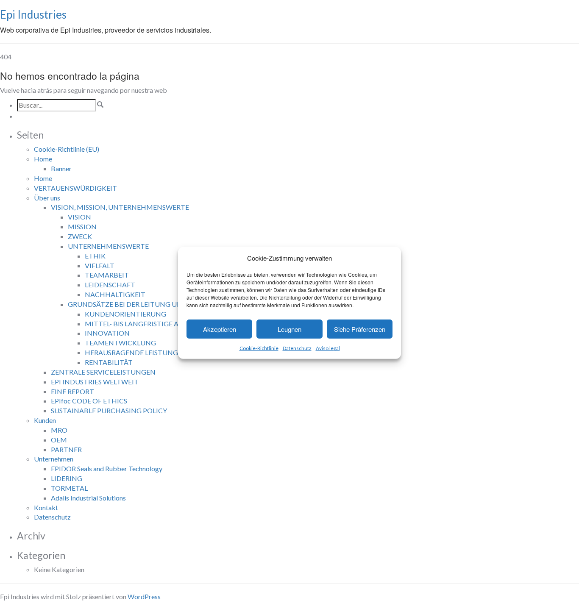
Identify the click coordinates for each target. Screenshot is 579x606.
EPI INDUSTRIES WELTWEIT (95, 382)
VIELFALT (99, 265)
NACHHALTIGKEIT (115, 294)
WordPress (144, 596)
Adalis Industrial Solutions (88, 498)
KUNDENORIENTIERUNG (125, 314)
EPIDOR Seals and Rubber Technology (106, 468)
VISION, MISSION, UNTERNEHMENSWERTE (120, 207)
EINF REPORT (72, 391)
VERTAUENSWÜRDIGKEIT (75, 188)
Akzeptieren (219, 329)
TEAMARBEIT (107, 275)
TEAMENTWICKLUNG (120, 343)
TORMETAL (69, 488)
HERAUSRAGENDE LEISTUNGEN (136, 352)
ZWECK (80, 236)
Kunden (45, 420)
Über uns (47, 198)
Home (43, 159)
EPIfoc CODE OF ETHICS (89, 401)
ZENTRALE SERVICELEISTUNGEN (103, 372)
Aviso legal (328, 348)
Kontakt (46, 507)
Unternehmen (53, 459)
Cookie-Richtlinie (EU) (66, 149)
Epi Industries (33, 14)
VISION (79, 217)
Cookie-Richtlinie (258, 348)
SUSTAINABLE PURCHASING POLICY (109, 410)
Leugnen (289, 329)
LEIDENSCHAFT (110, 285)
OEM (59, 440)
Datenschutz (297, 348)
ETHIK (95, 256)
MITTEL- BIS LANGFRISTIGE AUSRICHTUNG (154, 324)
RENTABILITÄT (109, 362)
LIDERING (66, 478)
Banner (61, 168)
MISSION (82, 226)
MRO (59, 430)
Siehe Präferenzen (359, 329)
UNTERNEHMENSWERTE (108, 246)
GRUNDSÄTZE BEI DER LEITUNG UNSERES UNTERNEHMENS (164, 304)
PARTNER (66, 449)
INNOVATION (107, 333)
